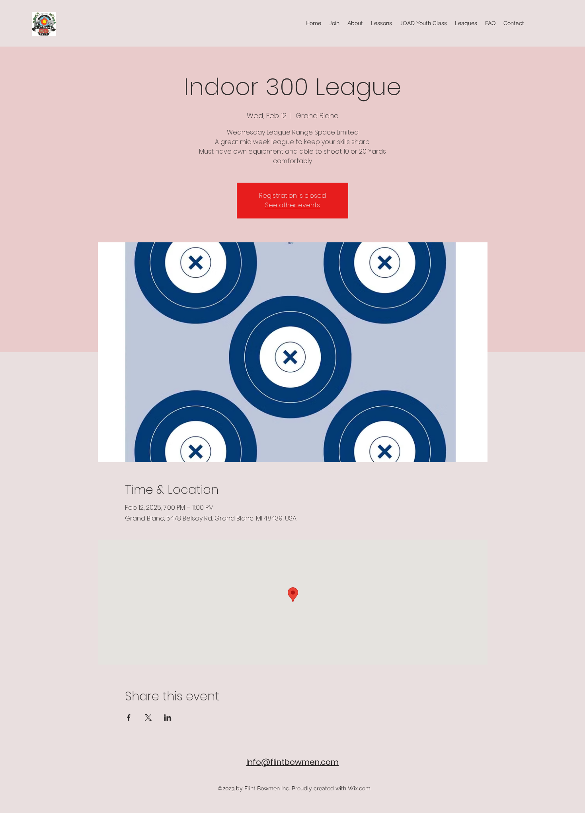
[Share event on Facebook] (129, 717)
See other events (292, 205)
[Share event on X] (148, 717)
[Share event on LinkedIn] (168, 717)
